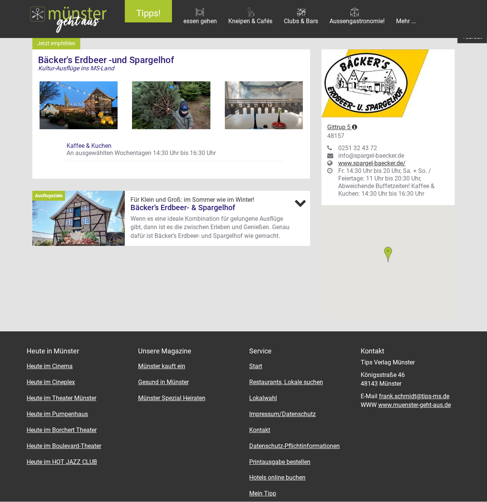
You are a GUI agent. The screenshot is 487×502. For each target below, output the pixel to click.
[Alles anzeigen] (300, 202)
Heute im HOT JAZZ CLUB (62, 462)
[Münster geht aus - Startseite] (56, 19)
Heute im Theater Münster (61, 398)
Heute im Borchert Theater (62, 430)
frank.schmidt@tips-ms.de (414, 396)
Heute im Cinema (50, 366)
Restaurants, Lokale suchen (286, 382)
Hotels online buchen (277, 477)
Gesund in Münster (163, 382)
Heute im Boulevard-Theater (64, 446)
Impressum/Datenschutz (282, 414)
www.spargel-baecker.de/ (372, 163)
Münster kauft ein (161, 366)
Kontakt (259, 430)
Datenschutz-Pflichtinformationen (294, 446)
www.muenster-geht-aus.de (414, 405)
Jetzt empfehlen (56, 43)
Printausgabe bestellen (279, 462)
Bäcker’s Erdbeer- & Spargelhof (183, 207)
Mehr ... (406, 21)
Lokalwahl (263, 398)
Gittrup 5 (339, 127)
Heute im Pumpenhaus (57, 414)
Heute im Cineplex (51, 382)
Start (255, 366)
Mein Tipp (262, 493)
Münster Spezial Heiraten (171, 398)
